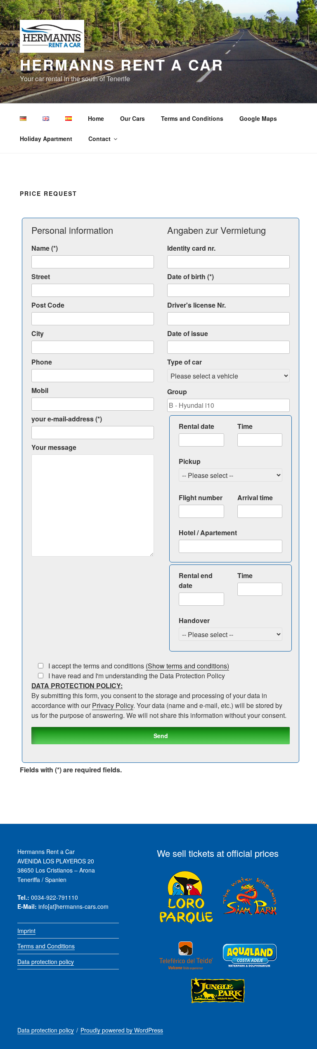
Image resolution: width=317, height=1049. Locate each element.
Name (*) (44, 248)
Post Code (47, 305)
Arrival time (255, 497)
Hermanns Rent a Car (122, 64)
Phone (41, 362)
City (37, 333)
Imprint (26, 931)
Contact (99, 138)
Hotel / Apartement (208, 532)
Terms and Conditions (192, 118)
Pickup (190, 461)
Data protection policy (45, 961)
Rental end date (196, 580)
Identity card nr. (191, 248)
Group (177, 391)
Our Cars (132, 118)
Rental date (196, 426)
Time (245, 426)
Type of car (184, 362)
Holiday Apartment (46, 138)
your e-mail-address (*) (66, 418)
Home (96, 118)
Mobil (39, 390)
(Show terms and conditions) (187, 665)
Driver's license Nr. (196, 305)
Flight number (200, 497)
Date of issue (187, 333)
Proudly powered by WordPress (121, 1030)
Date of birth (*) (190, 276)
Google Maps (258, 118)
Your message (53, 447)
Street (40, 276)
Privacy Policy (112, 705)
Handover (194, 620)
